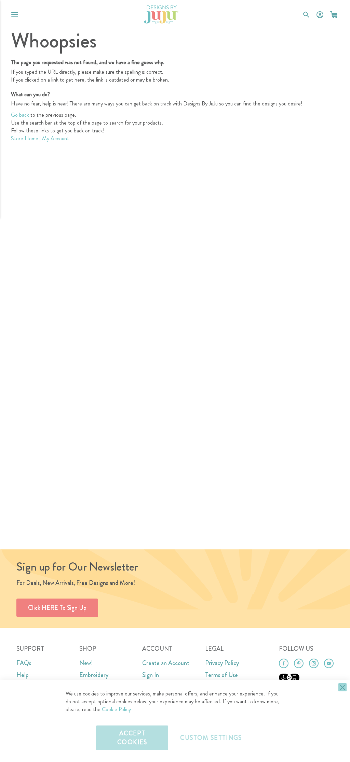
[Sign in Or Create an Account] (319, 15)
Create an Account (165, 663)
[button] (333, 14)
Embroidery (93, 675)
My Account (55, 138)
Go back (20, 115)
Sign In (150, 675)
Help (22, 675)
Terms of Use (221, 675)
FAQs (23, 663)
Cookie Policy (116, 709)
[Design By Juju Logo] (161, 14)
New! (86, 663)
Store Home (24, 138)
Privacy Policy (222, 663)
